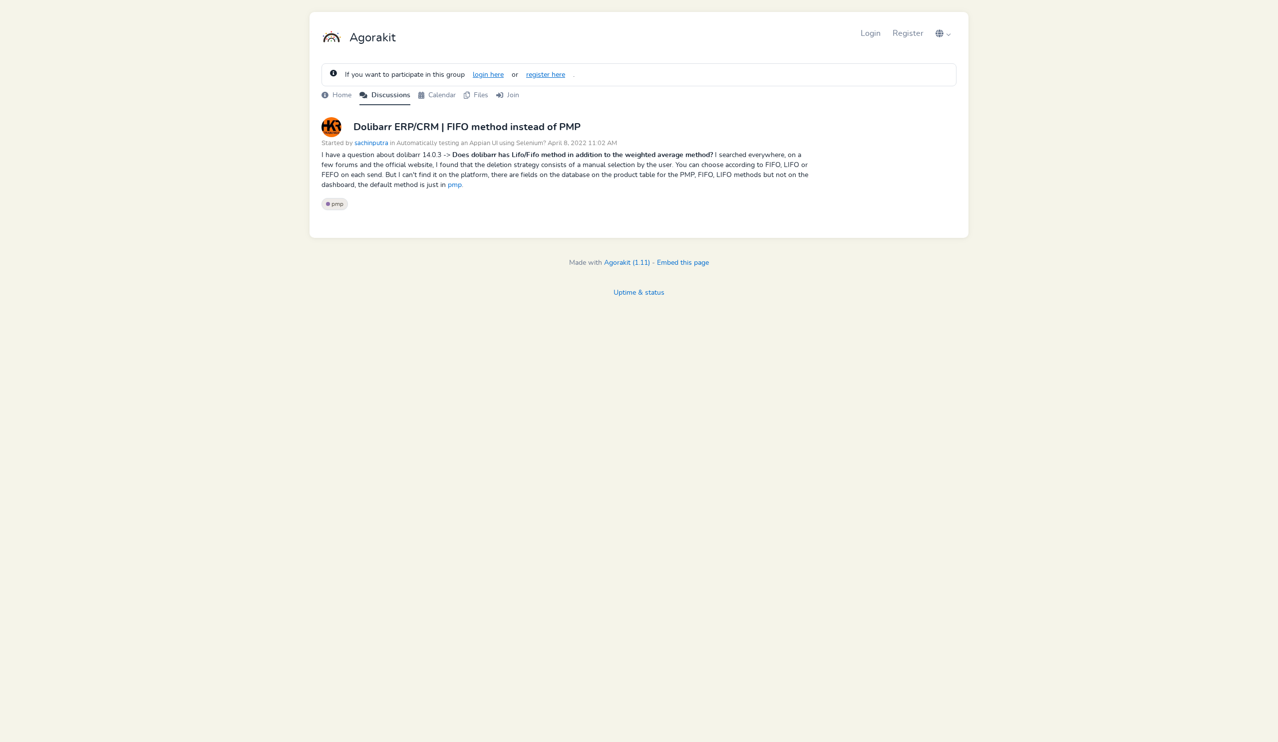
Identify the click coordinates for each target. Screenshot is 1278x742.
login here (488, 74)
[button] (943, 33)
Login (871, 33)
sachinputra (371, 143)
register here (545, 74)
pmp (455, 185)
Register (908, 33)
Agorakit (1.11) (627, 262)
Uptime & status (639, 292)
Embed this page (683, 262)
